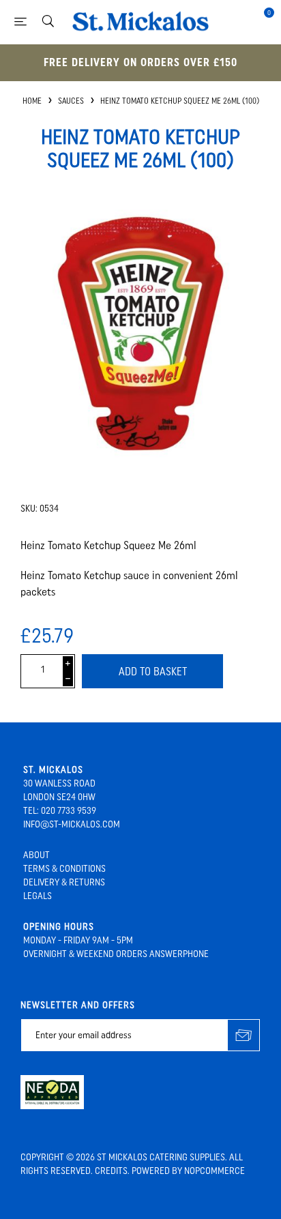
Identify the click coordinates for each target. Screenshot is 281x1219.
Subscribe (244, 1035)
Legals (37, 896)
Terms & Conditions (64, 869)
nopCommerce (214, 1171)
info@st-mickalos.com (71, 824)
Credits (111, 1171)
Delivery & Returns (64, 882)
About (36, 855)
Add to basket (153, 671)
